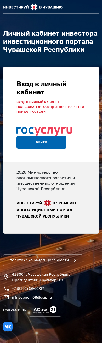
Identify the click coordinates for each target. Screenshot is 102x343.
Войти (41, 142)
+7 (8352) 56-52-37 (28, 288)
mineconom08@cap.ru (32, 297)
